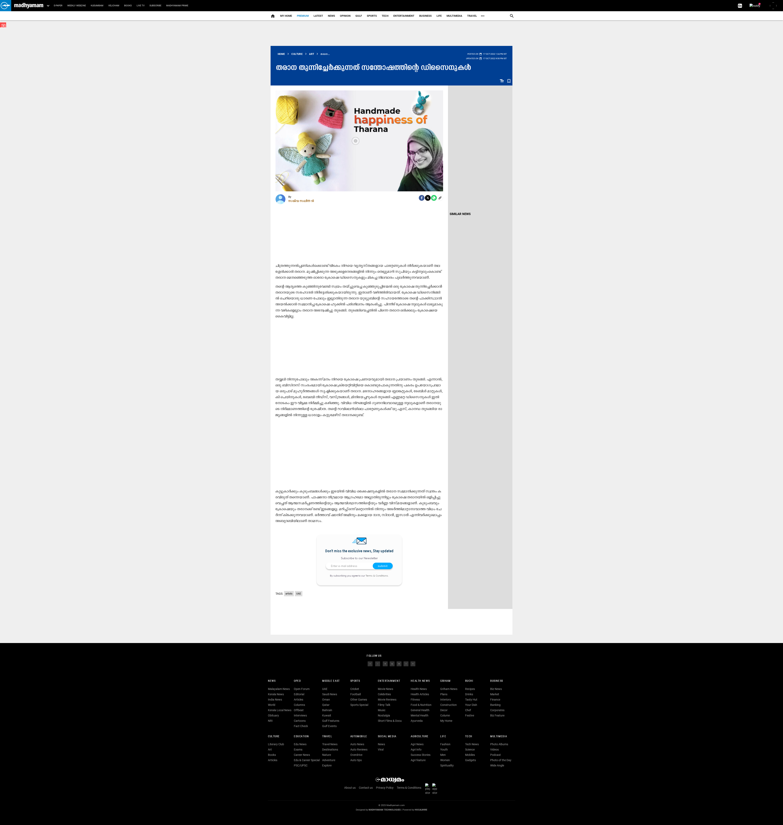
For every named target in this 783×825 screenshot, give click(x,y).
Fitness (415, 699)
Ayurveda (417, 720)
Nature (326, 754)
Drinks (469, 694)
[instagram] (385, 663)
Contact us (366, 787)
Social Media (387, 736)
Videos (494, 749)
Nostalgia (384, 715)
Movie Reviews (387, 699)
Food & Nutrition (421, 704)
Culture (274, 736)
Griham (445, 681)
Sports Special (359, 704)
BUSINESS (496, 681)
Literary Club (276, 744)
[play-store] (428, 788)
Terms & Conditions (377, 575)
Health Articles (420, 694)
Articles (298, 699)
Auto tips (356, 760)
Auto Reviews (358, 749)
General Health (420, 710)
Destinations (330, 749)
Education (301, 736)
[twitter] (378, 663)
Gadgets (470, 760)
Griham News (448, 689)
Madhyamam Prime (177, 5)
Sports (372, 15)
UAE (298, 593)
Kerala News (276, 694)
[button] (5, 5)
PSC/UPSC (300, 765)
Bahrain (327, 710)
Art (270, 749)
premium (303, 15)
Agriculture (419, 736)
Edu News (300, 744)
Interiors (445, 699)
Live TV (141, 5)
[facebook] (422, 198)
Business (425, 15)
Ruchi (469, 681)
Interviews (300, 715)
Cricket (354, 689)
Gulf (358, 15)
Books (128, 5)
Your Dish (471, 704)
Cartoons (300, 720)
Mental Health (419, 715)
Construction (448, 704)
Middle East (331, 681)
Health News (420, 681)
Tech (468, 736)
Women (445, 760)
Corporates (497, 710)
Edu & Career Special (307, 760)
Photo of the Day (500, 760)
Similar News (460, 214)
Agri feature (418, 760)
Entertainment (403, 15)
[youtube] (399, 663)
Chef (468, 710)
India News (275, 699)
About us (350, 787)
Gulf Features (330, 720)
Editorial (299, 694)
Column (445, 715)
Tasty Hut (471, 699)
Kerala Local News (279, 710)
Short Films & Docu (390, 720)
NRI (270, 720)
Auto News (357, 744)
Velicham (113, 5)
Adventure (328, 760)
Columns (299, 704)
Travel (472, 15)
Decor (444, 710)
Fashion (445, 744)
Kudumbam (97, 5)
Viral (381, 749)
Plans (443, 694)
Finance (495, 699)
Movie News (385, 689)
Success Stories (420, 754)
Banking (495, 704)
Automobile (358, 736)
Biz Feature (497, 715)
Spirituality (447, 765)
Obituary (273, 715)
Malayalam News (279, 689)
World (271, 704)
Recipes (470, 689)
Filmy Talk (384, 704)
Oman (326, 699)
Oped (297, 681)
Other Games (358, 699)
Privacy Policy (385, 787)
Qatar (326, 704)
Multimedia (454, 15)
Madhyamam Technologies (385, 809)
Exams (298, 749)
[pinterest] (412, 663)
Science (470, 749)
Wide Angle (497, 765)
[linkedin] (392, 663)
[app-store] (435, 788)
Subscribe (155, 5)
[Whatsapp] (434, 198)
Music (381, 710)
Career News (302, 754)
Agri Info (416, 749)
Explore (327, 765)
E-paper (58, 5)
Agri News (417, 744)
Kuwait (326, 715)
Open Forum (302, 689)
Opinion (345, 15)
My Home (286, 15)
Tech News (472, 744)
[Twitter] (428, 198)
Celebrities (384, 694)
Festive (469, 715)
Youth (444, 749)
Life (439, 15)
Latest (318, 15)
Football (355, 694)
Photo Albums (499, 744)
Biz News (496, 689)
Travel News (329, 744)
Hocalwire (421, 809)
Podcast (495, 754)
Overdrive (356, 754)
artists (288, 593)
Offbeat (299, 710)
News (331, 15)
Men (443, 754)
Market (494, 694)
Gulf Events (329, 726)
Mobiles (470, 754)
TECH (385, 15)
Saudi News (329, 694)
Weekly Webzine (76, 5)
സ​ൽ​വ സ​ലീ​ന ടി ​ (301, 201)
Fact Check (301, 726)
